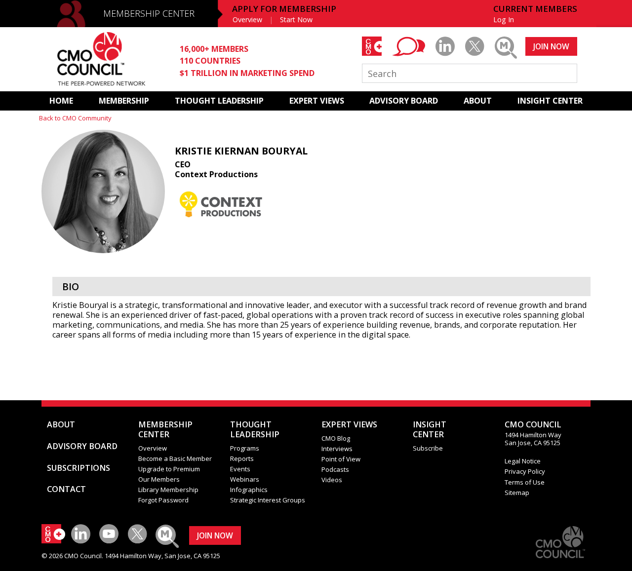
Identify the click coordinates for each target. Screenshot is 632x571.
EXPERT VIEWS (316, 100)
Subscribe (428, 448)
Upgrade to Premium (169, 468)
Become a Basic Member (175, 458)
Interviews (337, 448)
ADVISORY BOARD (403, 100)
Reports (242, 458)
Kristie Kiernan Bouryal (241, 150)
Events (240, 468)
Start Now (296, 19)
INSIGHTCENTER (429, 429)
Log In (503, 19)
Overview (247, 19)
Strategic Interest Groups (267, 499)
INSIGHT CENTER (550, 100)
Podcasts (335, 469)
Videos (331, 479)
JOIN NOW (551, 46)
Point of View (340, 459)
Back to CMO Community (75, 118)
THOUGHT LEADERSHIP (219, 100)
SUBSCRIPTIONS (78, 467)
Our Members (159, 479)
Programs (244, 448)
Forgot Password (163, 499)
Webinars (244, 479)
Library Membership (168, 489)
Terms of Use (525, 482)
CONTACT (66, 489)
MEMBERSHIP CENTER (149, 13)
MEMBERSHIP (124, 100)
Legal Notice (523, 461)
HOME (61, 100)
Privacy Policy (525, 471)
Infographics (249, 489)
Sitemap (517, 492)
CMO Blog (335, 438)
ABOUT (478, 100)
